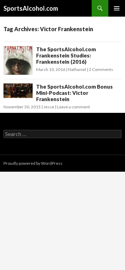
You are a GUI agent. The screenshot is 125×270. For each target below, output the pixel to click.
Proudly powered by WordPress (32, 163)
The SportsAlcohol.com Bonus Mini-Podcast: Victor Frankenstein (74, 92)
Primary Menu (116, 8)
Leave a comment (73, 106)
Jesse (48, 106)
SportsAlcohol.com (30, 8)
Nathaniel (77, 69)
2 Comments (101, 69)
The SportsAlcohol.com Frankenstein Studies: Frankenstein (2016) (66, 55)
